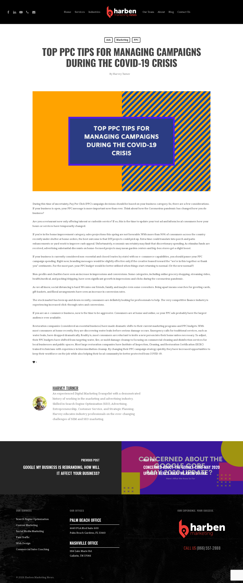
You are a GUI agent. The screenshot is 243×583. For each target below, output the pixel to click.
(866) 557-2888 (209, 548)
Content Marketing (27, 525)
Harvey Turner (121, 74)
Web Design (23, 543)
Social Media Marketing (30, 531)
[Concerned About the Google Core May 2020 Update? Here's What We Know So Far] (182, 467)
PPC (136, 40)
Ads (108, 40)
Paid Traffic (23, 537)
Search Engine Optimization (32, 519)
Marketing (122, 40)
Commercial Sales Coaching (32, 549)
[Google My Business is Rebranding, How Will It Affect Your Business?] (61, 467)
